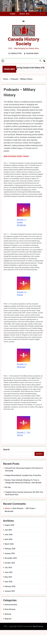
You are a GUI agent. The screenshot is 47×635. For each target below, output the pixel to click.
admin (7, 508)
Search (6, 449)
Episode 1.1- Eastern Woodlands (22, 222)
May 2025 (8, 577)
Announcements (11, 605)
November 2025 (11, 558)
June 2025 (8, 572)
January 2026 (10, 553)
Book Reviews (10, 609)
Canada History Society (23, 41)
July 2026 (8, 530)
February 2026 (10, 549)
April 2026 (8, 539)
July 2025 (8, 568)
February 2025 (10, 586)
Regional (8, 619)
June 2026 (8, 535)
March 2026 (9, 544)
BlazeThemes (38, 626)
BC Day (12, 14)
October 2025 (10, 563)
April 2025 (8, 582)
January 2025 (10, 591)
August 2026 (9, 525)
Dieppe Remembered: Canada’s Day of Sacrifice (23, 475)
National (8, 614)
